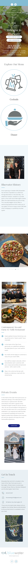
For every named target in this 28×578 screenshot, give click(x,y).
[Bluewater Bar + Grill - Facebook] (12, 4)
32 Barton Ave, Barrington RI (14, 502)
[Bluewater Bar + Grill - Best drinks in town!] (14, 83)
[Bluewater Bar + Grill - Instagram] (15, 4)
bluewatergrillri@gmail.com (14, 497)
